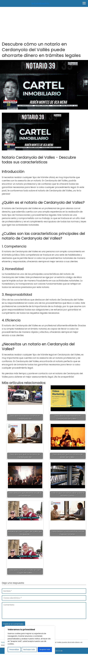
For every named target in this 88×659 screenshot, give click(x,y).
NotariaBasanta (40, 3)
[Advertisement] (44, 24)
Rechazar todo (29, 649)
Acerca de (58, 651)
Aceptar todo (45, 649)
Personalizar (14, 649)
